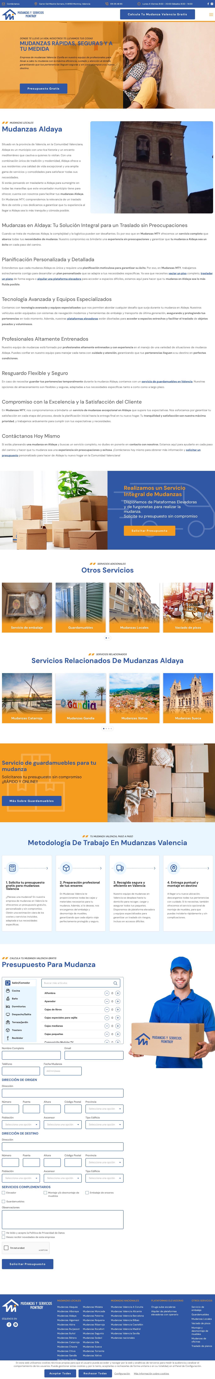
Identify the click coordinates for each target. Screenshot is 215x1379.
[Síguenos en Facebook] (208, 4)
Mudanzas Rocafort (93, 1329)
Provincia (90, 1101)
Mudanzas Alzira (66, 1324)
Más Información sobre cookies (151, 1373)
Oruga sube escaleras (163, 1307)
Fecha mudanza (53, 1064)
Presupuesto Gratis (44, 88)
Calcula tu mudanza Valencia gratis (157, 14)
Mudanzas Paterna (93, 1315)
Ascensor (49, 1117)
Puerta (26, 1101)
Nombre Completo (13, 1048)
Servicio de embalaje (198, 1308)
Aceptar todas (60, 1373)
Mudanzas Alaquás (67, 1307)
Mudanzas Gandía (67, 1355)
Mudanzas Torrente (93, 1351)
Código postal (73, 1101)
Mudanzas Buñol (66, 1333)
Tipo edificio (92, 1117)
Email (68, 1048)
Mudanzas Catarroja (68, 1342)
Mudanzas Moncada (94, 1311)
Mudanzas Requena (94, 1320)
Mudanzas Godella (67, 1360)
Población (8, 1117)
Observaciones (11, 1207)
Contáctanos (13, 4)
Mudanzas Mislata (93, 1307)
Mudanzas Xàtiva (92, 1355)
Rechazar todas (95, 1373)
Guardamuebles (200, 1314)
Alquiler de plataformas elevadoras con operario (164, 1313)
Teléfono (7, 1064)
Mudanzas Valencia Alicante (126, 1311)
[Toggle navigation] (210, 14)
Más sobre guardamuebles (32, 801)
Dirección (7, 1086)
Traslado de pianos (202, 1346)
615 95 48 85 (116, 4)
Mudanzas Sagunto (93, 1333)
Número (6, 1101)
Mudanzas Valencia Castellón (127, 1324)
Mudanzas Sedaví (92, 1337)
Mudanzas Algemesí (68, 1320)
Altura (47, 1101)
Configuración (122, 1373)
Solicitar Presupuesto (28, 1264)
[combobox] (104, 1109)
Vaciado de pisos (201, 1323)
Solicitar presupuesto (150, 531)
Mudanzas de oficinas (199, 1340)
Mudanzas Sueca (92, 1346)
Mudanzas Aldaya (66, 1315)
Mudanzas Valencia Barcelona (127, 1315)
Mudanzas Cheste (67, 1346)
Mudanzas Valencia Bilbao (125, 1320)
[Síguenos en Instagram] (212, 4)
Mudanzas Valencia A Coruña (127, 1307)
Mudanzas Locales (202, 1319)
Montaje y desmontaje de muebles (200, 1331)
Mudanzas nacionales (123, 1337)
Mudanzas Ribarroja (94, 1324)
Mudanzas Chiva (66, 1351)
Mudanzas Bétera (66, 1337)
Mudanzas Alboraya (68, 1311)
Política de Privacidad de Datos (47, 1232)
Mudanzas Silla (91, 1342)
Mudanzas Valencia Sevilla (125, 1333)
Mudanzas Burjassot (68, 1329)
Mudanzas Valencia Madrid (125, 1329)
